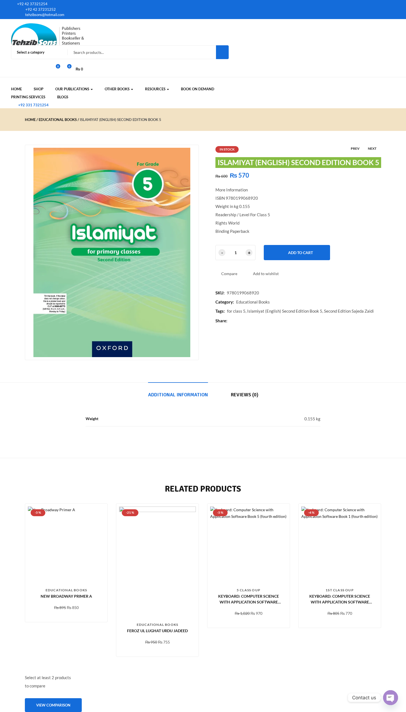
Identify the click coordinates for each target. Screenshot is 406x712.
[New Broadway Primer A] (66, 545)
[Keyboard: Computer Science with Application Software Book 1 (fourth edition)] (339, 545)
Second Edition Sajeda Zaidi (349, 310)
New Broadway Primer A (66, 596)
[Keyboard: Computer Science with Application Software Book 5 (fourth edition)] (248, 545)
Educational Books (58, 119)
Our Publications (72, 89)
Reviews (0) (244, 395)
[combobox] (36, 52)
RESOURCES (155, 89)
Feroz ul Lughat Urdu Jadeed (157, 630)
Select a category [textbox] (30, 52)
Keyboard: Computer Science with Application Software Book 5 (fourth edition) (248, 602)
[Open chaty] (390, 697)
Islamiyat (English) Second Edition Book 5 (284, 310)
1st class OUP (340, 590)
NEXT (372, 148)
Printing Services (28, 97)
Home (16, 89)
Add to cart (300, 252)
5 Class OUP (248, 590)
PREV (355, 148)
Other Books (117, 89)
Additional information (178, 395)
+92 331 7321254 (33, 105)
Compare (229, 273)
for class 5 (236, 310)
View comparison (53, 705)
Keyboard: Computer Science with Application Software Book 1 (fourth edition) (339, 602)
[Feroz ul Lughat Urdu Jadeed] (157, 562)
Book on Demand (197, 89)
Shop (38, 89)
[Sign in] (13, 62)
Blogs (62, 97)
